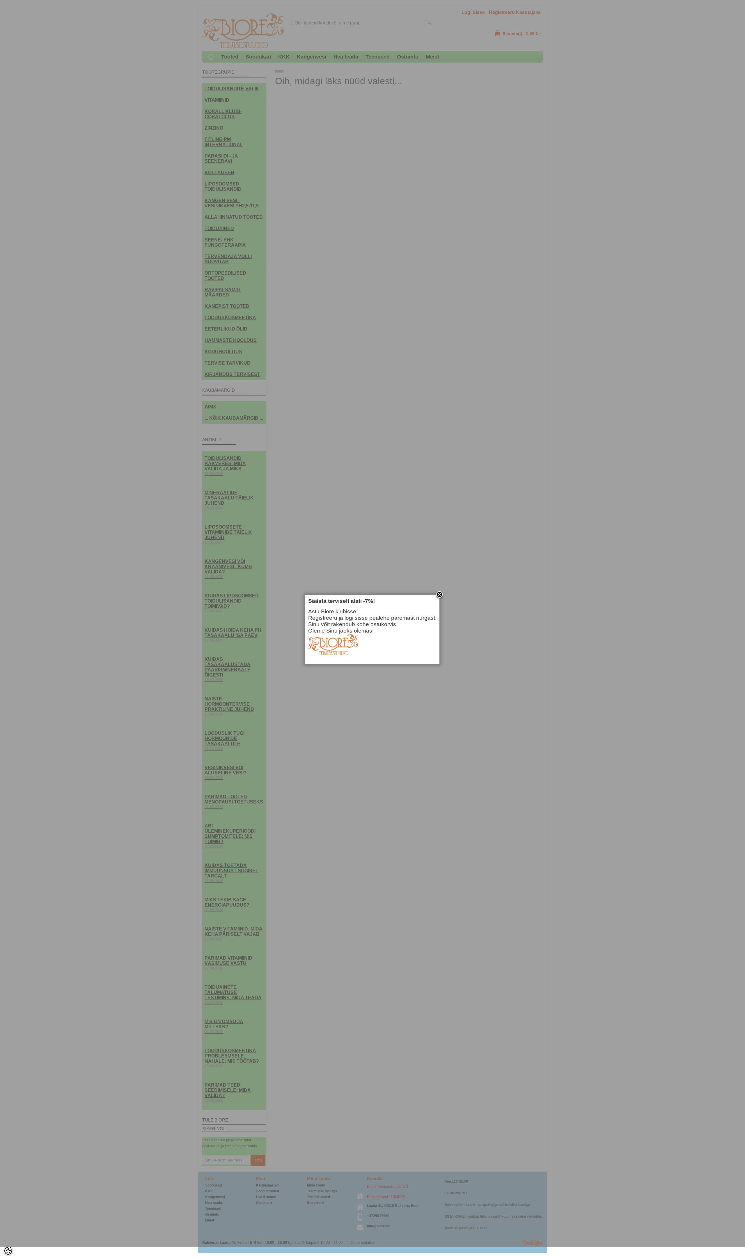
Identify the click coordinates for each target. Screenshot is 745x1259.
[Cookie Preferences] (8, 1251)
